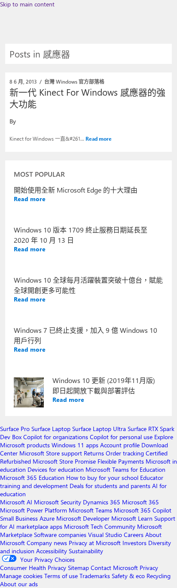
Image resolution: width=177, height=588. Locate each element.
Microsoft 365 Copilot (142, 510)
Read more (98, 138)
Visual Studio (105, 535)
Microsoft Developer (83, 518)
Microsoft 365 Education (32, 477)
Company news (47, 543)
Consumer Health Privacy (33, 568)
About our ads (19, 584)
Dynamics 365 (101, 502)
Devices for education (55, 469)
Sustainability (86, 551)
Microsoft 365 (140, 502)
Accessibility (51, 551)
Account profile (120, 445)
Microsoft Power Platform (33, 510)
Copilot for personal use (121, 437)
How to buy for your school (102, 477)
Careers (133, 535)
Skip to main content (27, 4)
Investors (134, 543)
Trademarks (94, 576)
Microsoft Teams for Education (125, 469)
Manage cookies (21, 576)
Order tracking (125, 453)
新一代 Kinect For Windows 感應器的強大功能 (87, 97)
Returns (94, 453)
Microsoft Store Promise (64, 461)
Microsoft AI (16, 502)
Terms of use (61, 576)
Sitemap (78, 568)
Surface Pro (15, 429)
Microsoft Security (57, 502)
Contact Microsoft (114, 568)
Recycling (158, 576)
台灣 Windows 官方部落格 (74, 81)
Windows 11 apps (75, 445)
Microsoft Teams (90, 510)
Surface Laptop (50, 429)
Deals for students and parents (110, 486)
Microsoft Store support (50, 453)
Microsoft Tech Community (99, 526)
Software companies (60, 535)
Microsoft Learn (132, 518)
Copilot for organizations (55, 437)
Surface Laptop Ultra (99, 429)
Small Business (19, 518)
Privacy (149, 568)
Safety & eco (128, 576)
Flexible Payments (121, 461)
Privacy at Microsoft (95, 543)
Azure (47, 518)
